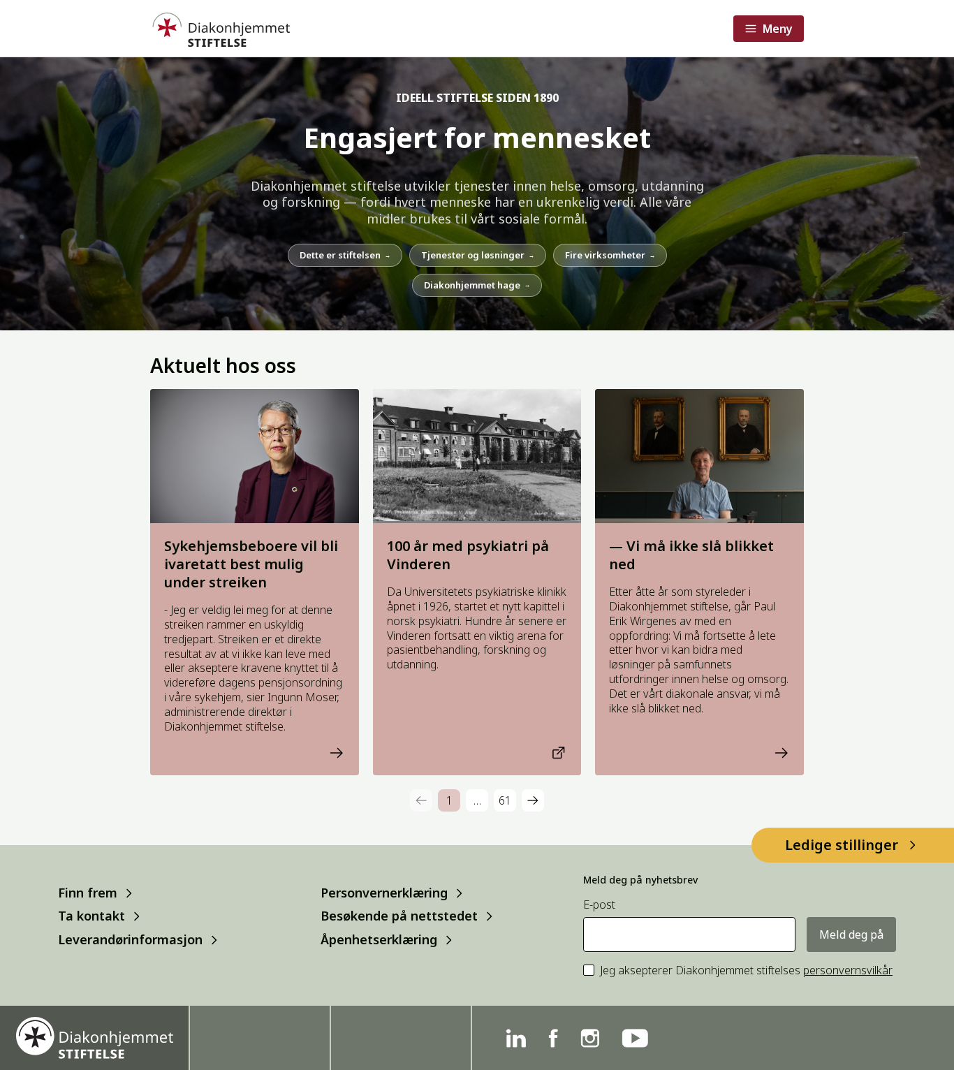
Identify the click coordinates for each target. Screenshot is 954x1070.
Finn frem (87, 893)
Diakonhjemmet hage (477, 285)
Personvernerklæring (384, 893)
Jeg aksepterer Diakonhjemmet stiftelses (746, 970)
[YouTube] (635, 1038)
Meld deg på (851, 934)
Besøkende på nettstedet (399, 916)
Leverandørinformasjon (130, 940)
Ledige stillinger (841, 844)
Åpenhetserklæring (379, 940)
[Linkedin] (516, 1038)
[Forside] (220, 28)
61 (505, 800)
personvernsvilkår (848, 970)
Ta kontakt (91, 916)
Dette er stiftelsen (345, 255)
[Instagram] (589, 1038)
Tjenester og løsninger (477, 255)
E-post (599, 904)
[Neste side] (533, 800)
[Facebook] (553, 1038)
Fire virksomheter (610, 255)
